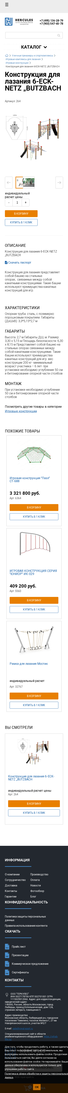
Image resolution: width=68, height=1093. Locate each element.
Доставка (11, 885)
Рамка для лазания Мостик (29, 664)
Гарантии (10, 896)
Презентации (20, 955)
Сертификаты (20, 972)
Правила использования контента (26, 925)
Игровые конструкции (21, 411)
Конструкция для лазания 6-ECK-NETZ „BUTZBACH (31, 778)
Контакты (11, 891)
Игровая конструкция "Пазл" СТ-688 (30, 479)
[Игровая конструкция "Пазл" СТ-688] (34, 454)
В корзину (21, 213)
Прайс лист (19, 946)
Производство (39, 874)
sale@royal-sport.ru (22, 1028)
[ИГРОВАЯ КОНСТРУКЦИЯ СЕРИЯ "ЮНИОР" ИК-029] (34, 547)
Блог (33, 896)
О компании (12, 874)
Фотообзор (37, 891)
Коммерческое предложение (30, 963)
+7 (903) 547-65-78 (51, 23)
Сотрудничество (15, 879)
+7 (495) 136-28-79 (51, 20)
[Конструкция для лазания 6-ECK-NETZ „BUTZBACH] (34, 139)
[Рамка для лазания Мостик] (34, 640)
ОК (37, 1087)
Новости (35, 885)
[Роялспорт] (19, 24)
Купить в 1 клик (21, 222)
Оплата (35, 879)
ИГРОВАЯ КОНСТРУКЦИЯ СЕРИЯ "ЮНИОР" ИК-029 (33, 572)
